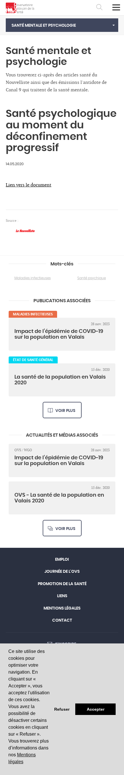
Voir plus (65, 411)
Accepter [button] (95, 709)
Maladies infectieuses (32, 278)
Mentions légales (62, 608)
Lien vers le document (28, 185)
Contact (62, 620)
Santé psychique (91, 278)
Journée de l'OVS (62, 572)
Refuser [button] (61, 709)
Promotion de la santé (62, 584)
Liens (62, 596)
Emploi (62, 560)
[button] (62, 25)
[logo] (20, 8)
